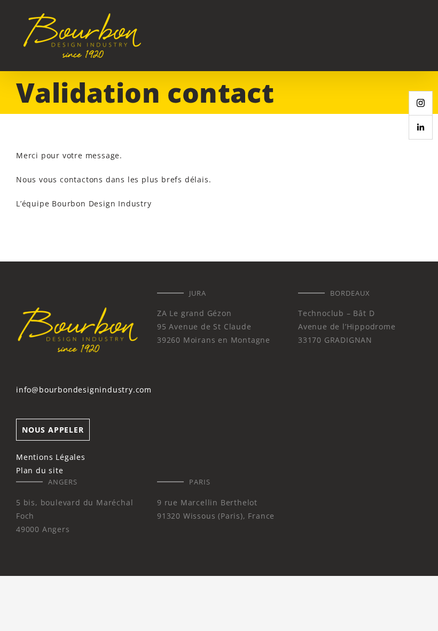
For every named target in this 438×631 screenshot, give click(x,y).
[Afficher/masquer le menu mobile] (417, 35)
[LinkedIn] (421, 128)
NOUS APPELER (53, 430)
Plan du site (40, 470)
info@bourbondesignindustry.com (84, 389)
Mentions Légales (50, 457)
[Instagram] (421, 103)
